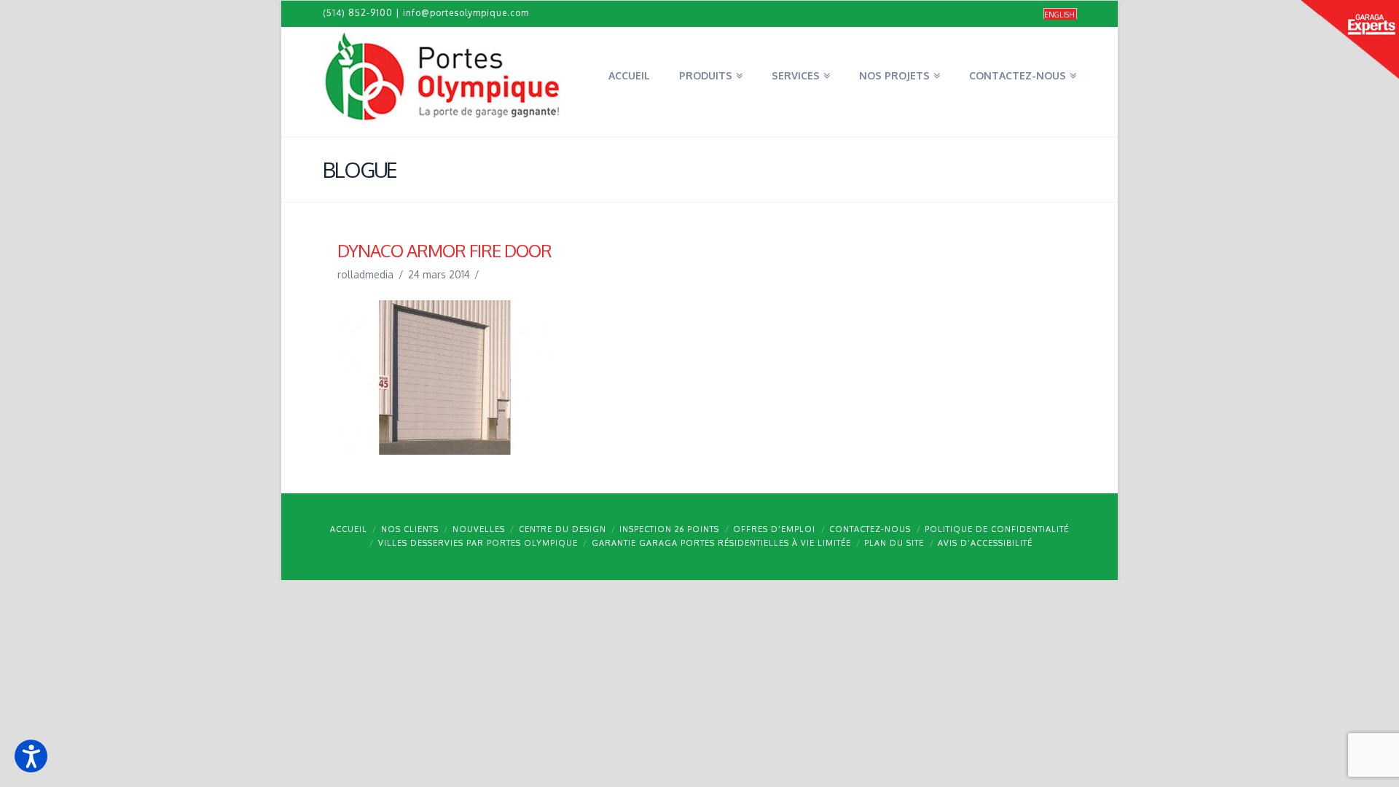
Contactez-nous (870, 529)
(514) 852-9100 (358, 12)
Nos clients (410, 529)
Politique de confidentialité (997, 529)
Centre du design (562, 529)
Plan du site (894, 543)
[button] (31, 756)
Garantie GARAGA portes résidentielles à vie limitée (721, 543)
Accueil (348, 529)
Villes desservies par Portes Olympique (478, 543)
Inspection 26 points (669, 529)
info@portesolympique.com (466, 12)
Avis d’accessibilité (985, 543)
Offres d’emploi (774, 529)
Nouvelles (478, 529)
